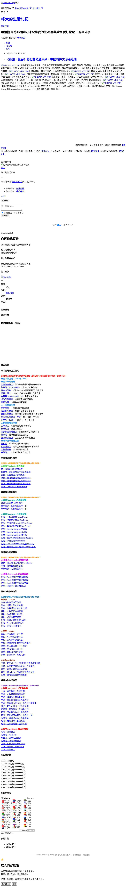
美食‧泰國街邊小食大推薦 (13, 475)
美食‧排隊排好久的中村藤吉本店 (16, 643)
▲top (3, 196)
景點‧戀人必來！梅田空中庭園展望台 (17, 672)
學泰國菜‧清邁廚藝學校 (12, 569)
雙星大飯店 (6, 393)
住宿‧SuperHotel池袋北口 (12, 623)
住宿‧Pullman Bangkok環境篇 (14, 535)
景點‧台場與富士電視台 (12, 614)
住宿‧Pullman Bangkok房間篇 (14, 532)
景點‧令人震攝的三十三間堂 (14, 646)
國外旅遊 (20, 189)
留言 (20, 182)
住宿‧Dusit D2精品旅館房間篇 (14, 580)
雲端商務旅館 (7, 414)
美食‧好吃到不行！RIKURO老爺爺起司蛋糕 (20, 663)
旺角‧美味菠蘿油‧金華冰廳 (14, 724)
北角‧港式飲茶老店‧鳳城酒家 (15, 712)
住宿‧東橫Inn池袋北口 (11, 626)
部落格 (9, 46)
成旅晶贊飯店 (7, 399)
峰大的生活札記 (15, 19)
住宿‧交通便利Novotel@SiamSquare (16, 523)
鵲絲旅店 (5, 452)
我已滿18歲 (6, 884)
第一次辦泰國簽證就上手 (12, 469)
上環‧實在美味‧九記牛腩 (13, 691)
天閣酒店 (5, 426)
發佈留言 (5, 216)
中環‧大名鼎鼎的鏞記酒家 (13, 694)
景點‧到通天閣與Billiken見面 (14, 669)
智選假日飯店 (7, 384)
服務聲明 (86, 855)
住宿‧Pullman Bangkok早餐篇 (14, 529)
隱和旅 (4, 444)
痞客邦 (15, 182)
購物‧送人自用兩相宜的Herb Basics (16, 563)
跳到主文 (5, 26)
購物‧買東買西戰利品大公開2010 (16, 481)
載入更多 (5, 201)
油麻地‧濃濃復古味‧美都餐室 (15, 718)
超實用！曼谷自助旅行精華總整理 (16, 472)
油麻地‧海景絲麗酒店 (11, 741)
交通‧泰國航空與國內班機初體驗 (16, 484)
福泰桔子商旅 (7, 420)
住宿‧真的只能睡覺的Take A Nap (15, 526)
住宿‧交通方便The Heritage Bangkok (17, 538)
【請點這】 (45, 151)
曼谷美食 (20, 191)
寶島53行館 (6, 390)
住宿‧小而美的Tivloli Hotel (13, 541)
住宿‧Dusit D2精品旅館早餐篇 (14, 577)
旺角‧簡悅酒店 (8, 732)
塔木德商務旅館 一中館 (11, 417)
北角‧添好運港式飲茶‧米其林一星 (16, 715)
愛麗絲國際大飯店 (9, 432)
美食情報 (21, 38)
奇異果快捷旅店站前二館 (12, 396)
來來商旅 (5, 408)
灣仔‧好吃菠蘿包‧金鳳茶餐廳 (15, 706)
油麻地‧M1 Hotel (8, 735)
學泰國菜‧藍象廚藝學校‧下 (14, 509)
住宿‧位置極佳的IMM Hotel (13, 586)
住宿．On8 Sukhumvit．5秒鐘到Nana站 (17, 544)
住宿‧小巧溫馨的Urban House (14, 517)
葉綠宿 (4, 435)
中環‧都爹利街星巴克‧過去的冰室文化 (18, 703)
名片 (8, 49)
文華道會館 (6, 450)
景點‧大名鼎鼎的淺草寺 (12, 611)
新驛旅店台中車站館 (10, 387)
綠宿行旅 (5, 429)
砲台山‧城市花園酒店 (11, 738)
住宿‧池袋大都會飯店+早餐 (13, 620)
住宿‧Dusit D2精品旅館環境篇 (14, 583)
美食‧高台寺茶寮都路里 (12, 640)
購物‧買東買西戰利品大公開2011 (16, 478)
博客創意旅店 (7, 411)
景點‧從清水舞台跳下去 (12, 649)
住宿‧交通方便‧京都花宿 (13, 655)
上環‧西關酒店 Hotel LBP (12, 747)
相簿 (8, 43)
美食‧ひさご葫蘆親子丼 (12, 637)
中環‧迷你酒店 (8, 750)
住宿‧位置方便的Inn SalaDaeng (14, 520)
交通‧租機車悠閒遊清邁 (12, 566)
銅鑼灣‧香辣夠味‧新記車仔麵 (15, 709)
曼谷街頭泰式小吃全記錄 (12, 503)
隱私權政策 (77, 855)
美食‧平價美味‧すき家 (12, 634)
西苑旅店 (5, 402)
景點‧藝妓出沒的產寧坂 (12, 652)
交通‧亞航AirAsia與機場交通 (14, 487)
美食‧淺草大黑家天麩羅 (12, 605)
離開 (14, 884)
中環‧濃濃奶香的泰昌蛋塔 (13, 697)
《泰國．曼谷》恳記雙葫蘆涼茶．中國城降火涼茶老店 (41, 59)
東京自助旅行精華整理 (11, 602)
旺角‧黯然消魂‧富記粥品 (13, 721)
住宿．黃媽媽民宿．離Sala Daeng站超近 (18, 547)
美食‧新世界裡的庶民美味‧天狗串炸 (17, 666)
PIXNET (44, 855)
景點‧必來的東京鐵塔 (11, 617)
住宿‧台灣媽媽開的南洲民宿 (14, 675)
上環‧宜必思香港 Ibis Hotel (13, 744)
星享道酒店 (6, 447)
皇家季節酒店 (7, 438)
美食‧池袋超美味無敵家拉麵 (14, 608)
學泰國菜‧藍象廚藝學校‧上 (14, 506)
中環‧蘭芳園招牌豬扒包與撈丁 (15, 700)
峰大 (3, 168)
